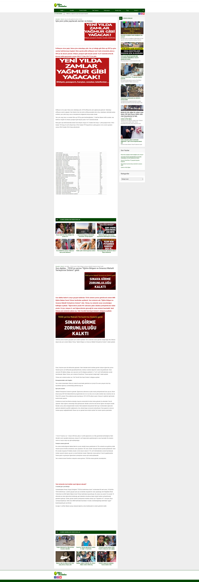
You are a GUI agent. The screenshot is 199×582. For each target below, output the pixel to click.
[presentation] (64, 13)
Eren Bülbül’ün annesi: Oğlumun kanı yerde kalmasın (65, 251)
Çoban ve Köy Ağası (126, 119)
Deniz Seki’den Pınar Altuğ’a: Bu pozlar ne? (65, 235)
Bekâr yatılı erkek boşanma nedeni (85, 250)
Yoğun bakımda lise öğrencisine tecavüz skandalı (65, 548)
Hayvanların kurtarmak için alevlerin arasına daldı (130, 98)
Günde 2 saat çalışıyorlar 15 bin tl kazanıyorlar (77, 13)
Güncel (62, 19)
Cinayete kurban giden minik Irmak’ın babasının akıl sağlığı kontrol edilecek (107, 549)
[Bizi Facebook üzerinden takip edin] (139, 14)
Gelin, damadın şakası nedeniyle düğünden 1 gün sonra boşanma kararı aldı (131, 141)
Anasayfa (58, 19)
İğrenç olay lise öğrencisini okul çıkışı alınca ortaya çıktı (65, 563)
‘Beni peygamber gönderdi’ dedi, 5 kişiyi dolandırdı (106, 251)
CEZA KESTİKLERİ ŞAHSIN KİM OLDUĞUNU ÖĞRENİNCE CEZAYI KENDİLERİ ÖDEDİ (130, 57)
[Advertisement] (70, 34)
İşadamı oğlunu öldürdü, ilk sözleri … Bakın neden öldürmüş (85, 563)
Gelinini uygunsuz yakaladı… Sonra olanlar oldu (106, 563)
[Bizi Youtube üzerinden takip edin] (144, 14)
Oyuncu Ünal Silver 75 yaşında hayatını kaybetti (131, 77)
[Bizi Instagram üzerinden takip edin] (141, 14)
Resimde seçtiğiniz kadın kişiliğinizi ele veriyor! (131, 36)
